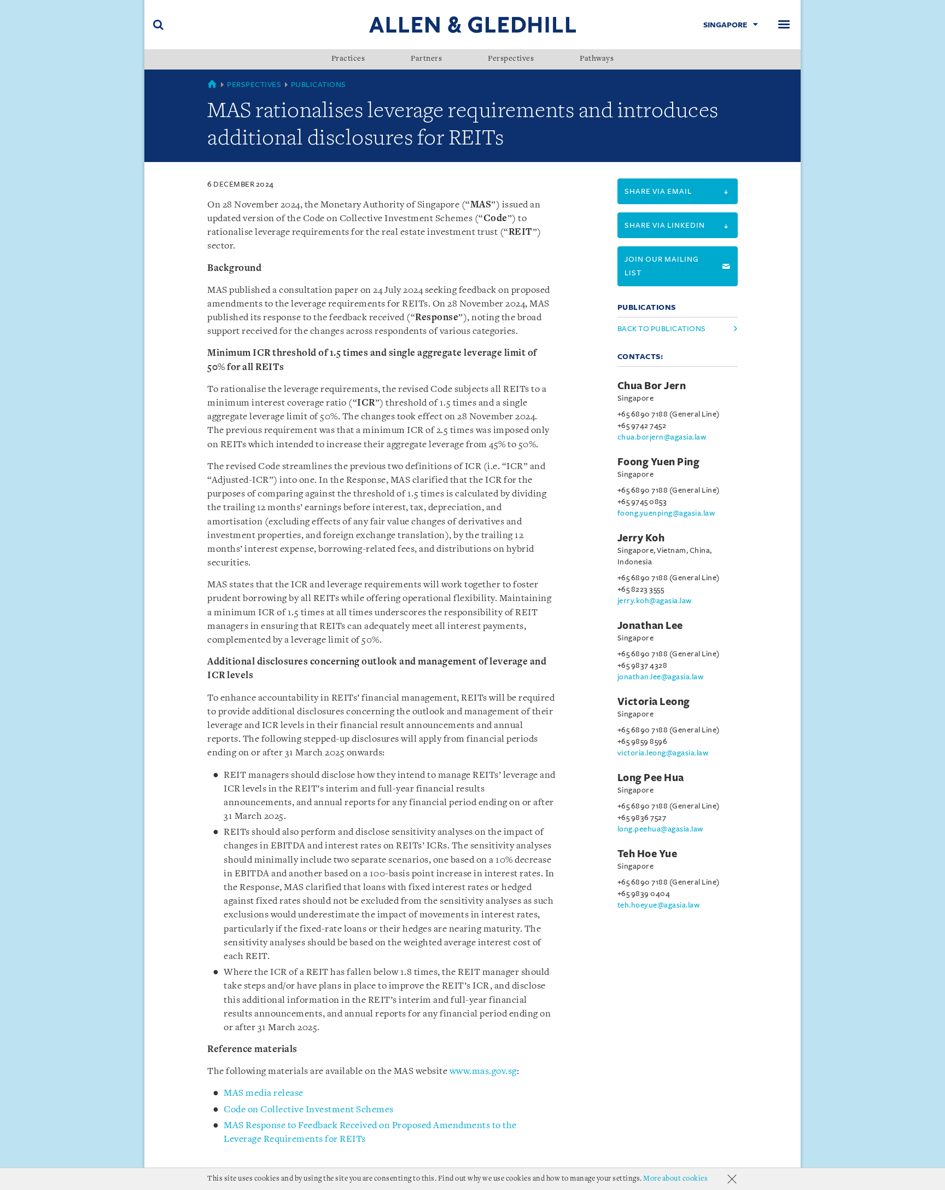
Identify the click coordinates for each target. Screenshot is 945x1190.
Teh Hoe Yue (647, 853)
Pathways (597, 59)
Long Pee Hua (650, 777)
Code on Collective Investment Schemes (309, 1109)
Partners (426, 59)
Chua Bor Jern (651, 385)
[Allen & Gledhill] (472, 24)
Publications (318, 84)
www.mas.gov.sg (483, 1071)
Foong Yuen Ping (658, 462)
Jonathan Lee (650, 625)
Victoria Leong (653, 701)
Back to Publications (661, 329)
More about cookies (675, 1178)
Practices (348, 59)
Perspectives (511, 59)
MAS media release (264, 1093)
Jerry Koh (641, 538)
